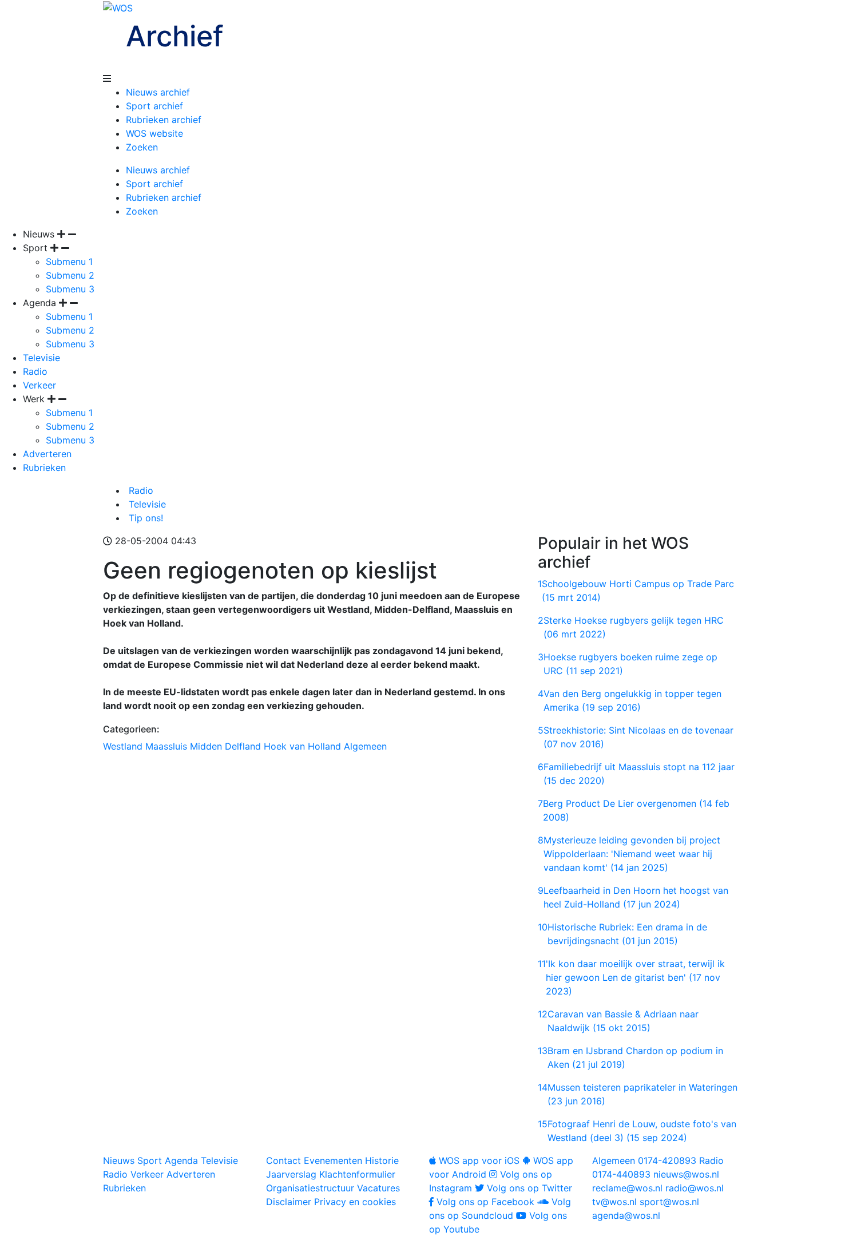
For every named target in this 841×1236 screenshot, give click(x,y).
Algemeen (365, 746)
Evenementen (333, 1160)
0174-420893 (644, 1160)
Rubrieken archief (163, 119)
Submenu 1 (69, 261)
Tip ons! (144, 518)
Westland (122, 746)
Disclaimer (288, 1201)
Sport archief (154, 106)
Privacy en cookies (355, 1201)
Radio (35, 371)
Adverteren (47, 453)
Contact (283, 1160)
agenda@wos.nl (626, 1215)
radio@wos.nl (694, 1188)
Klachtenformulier (357, 1174)
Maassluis (166, 746)
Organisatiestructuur (310, 1188)
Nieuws (118, 1160)
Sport (149, 1160)
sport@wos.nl (669, 1201)
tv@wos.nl (614, 1201)
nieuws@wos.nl (686, 1174)
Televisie (41, 357)
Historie (382, 1160)
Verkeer (39, 385)
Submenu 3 (70, 289)
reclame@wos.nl (627, 1188)
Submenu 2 (70, 275)
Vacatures (378, 1188)
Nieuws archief (158, 92)
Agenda (181, 1160)
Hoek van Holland (302, 746)
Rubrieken (44, 467)
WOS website (154, 133)
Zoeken (142, 147)
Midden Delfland (225, 746)
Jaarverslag (291, 1174)
